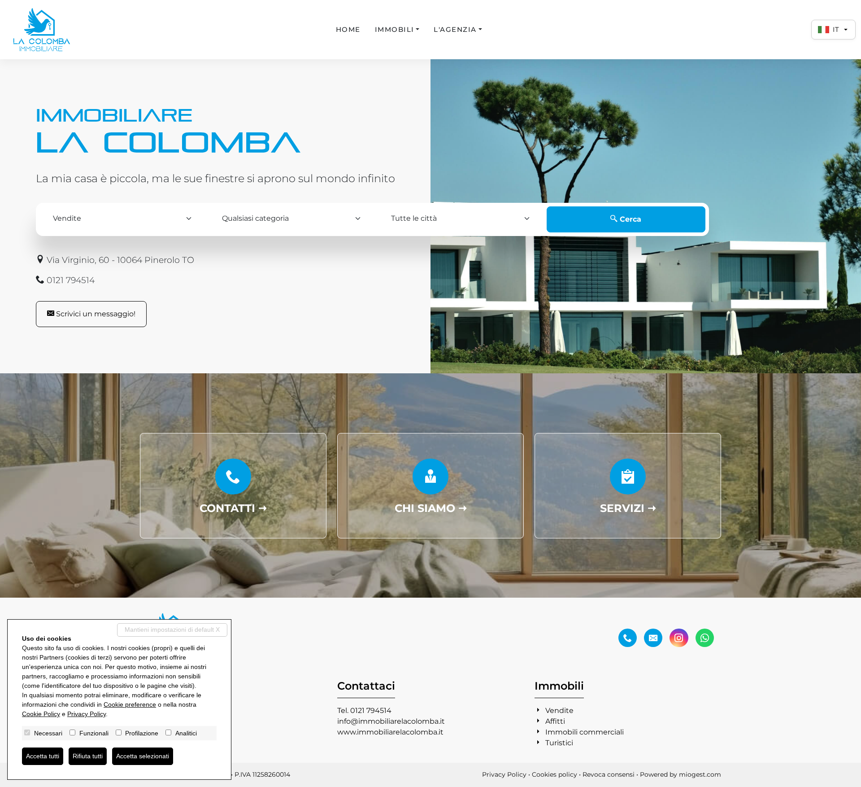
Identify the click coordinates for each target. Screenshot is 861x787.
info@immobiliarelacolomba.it (391, 721)
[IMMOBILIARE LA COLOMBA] (42, 29)
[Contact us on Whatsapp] (705, 638)
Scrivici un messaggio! (94, 314)
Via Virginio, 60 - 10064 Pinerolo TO (119, 259)
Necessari (48, 733)
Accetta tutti (42, 756)
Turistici (559, 743)
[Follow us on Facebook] (627, 638)
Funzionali (94, 733)
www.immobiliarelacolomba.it (390, 732)
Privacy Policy (504, 774)
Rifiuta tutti (88, 756)
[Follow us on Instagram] (679, 638)
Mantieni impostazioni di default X (172, 629)
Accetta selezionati (142, 756)
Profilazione (141, 733)
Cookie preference (130, 704)
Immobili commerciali (584, 732)
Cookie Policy (41, 713)
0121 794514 (69, 280)
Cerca (629, 219)
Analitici (186, 733)
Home (348, 29)
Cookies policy (554, 774)
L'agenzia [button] (455, 29)
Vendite (559, 710)
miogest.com (700, 774)
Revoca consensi (609, 774)
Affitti (555, 721)
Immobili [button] (394, 29)
